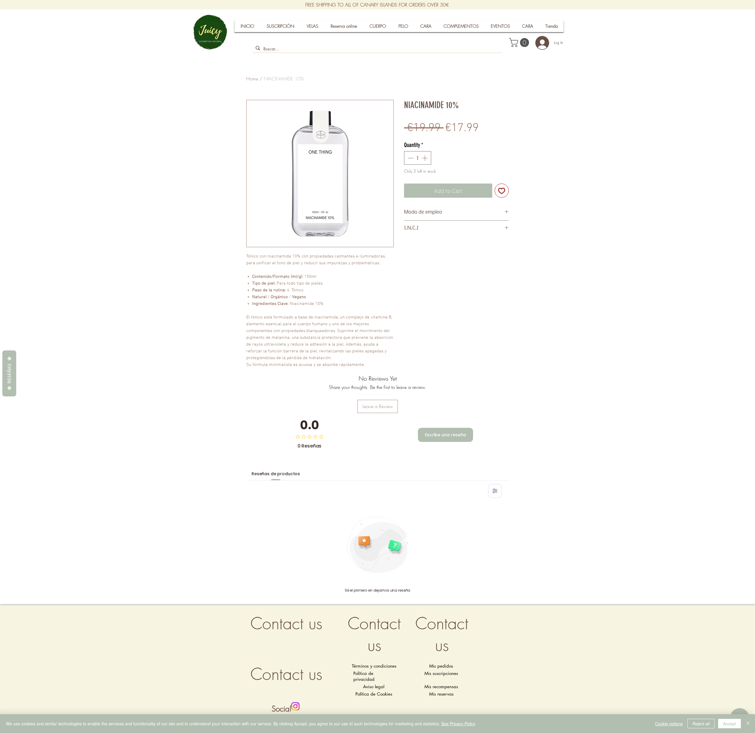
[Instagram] (295, 706)
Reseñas (9, 374)
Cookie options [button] (669, 724)
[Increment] (425, 157)
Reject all (701, 724)
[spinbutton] (417, 157)
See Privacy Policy (458, 724)
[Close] (747, 723)
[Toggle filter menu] (495, 491)
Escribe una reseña (445, 435)
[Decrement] (410, 157)
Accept (729, 724)
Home (252, 78)
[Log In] (539, 43)
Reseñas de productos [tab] (276, 474)
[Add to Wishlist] (502, 191)
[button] (520, 42)
